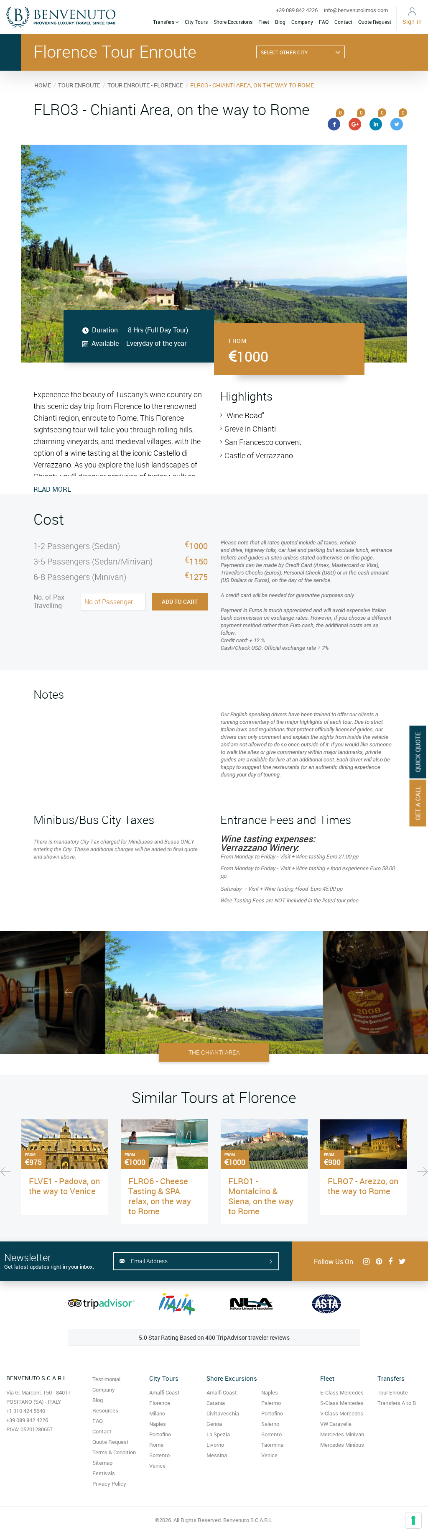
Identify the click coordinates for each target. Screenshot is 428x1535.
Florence (159, 1403)
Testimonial (106, 1379)
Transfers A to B (396, 1403)
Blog (280, 21)
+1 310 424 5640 (25, 1411)
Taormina (272, 1444)
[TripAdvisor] (101, 1304)
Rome (156, 1444)
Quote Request (374, 21)
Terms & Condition (114, 1452)
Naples (157, 1424)
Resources (105, 1410)
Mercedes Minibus (342, 1444)
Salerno (270, 1424)
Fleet (263, 21)
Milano (157, 1413)
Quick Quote (418, 752)
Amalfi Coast (164, 1392)
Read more (52, 489)
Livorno (215, 1444)
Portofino (160, 1434)
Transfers (164, 21)
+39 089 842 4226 (297, 10)
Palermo (271, 1403)
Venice (157, 1465)
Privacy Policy (109, 1483)
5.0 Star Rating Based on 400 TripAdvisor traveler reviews (214, 1337)
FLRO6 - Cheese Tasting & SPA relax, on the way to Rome (159, 1196)
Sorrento (159, 1455)
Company (302, 21)
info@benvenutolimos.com (356, 10)
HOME (42, 85)
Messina (216, 1455)
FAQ (324, 21)
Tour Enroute (392, 1392)
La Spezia (218, 1434)
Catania (215, 1403)
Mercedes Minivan (342, 1434)
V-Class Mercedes (341, 1413)
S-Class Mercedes (342, 1403)
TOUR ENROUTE (79, 85)
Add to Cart (180, 601)
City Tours (196, 21)
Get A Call (418, 803)
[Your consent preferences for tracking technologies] (413, 1520)
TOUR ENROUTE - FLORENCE (145, 85)
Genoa (214, 1424)
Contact (343, 21)
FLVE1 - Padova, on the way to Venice (64, 1186)
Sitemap (102, 1462)
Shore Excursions (233, 21)
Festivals (103, 1473)
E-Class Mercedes (342, 1392)
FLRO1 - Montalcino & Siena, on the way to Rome (260, 1196)
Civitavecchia (222, 1413)
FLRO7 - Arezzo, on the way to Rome (363, 1186)
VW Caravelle (336, 1424)
